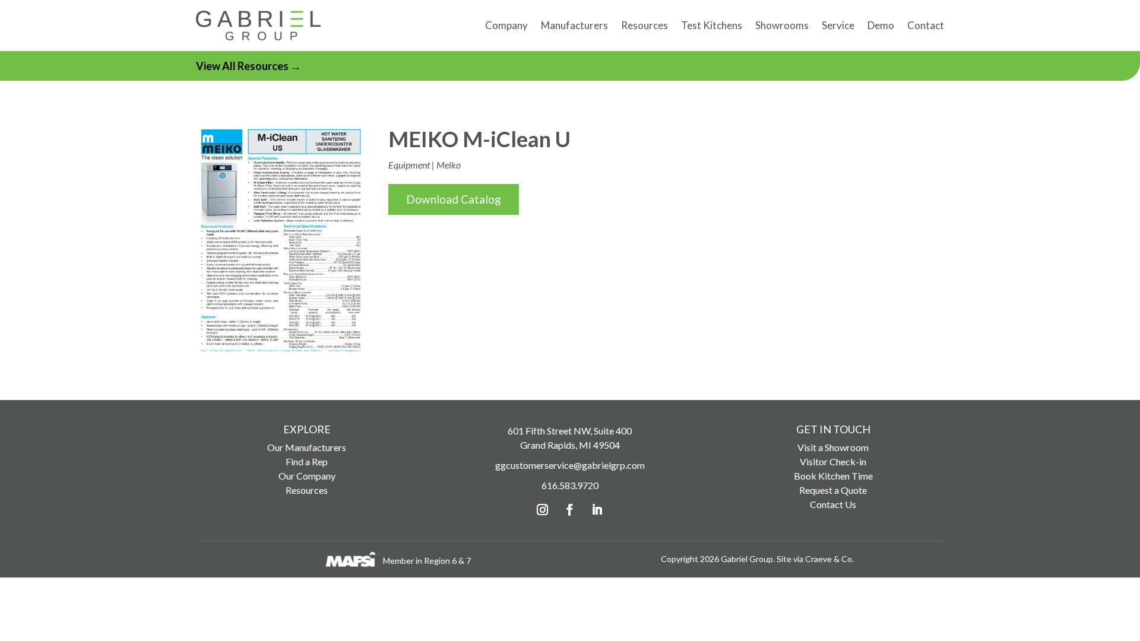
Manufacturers (574, 25)
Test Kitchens (711, 25)
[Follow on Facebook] (570, 510)
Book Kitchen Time (833, 475)
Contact (925, 25)
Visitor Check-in (833, 461)
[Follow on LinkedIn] (597, 510)
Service (838, 25)
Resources (644, 25)
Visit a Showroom (833, 447)
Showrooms (782, 25)
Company (506, 25)
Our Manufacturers (306, 447)
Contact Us (833, 504)
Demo (880, 25)
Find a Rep (307, 461)
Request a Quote (833, 490)
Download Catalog (453, 199)
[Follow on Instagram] (542, 510)
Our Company (306, 475)
